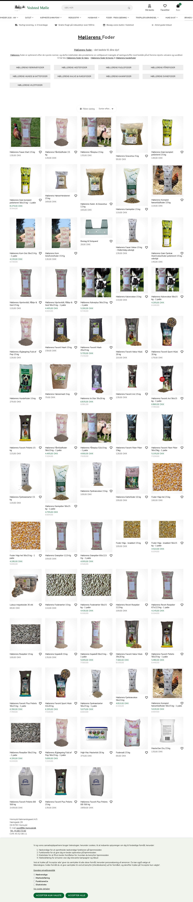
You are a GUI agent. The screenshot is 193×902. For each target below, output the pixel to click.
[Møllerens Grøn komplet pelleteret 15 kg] (167, 146)
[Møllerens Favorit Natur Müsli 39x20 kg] (132, 648)
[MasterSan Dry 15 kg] (167, 742)
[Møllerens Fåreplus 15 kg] (96, 146)
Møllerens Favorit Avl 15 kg (128, 394)
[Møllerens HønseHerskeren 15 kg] (61, 189)
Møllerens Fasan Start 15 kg (22, 152)
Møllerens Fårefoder (163, 67)
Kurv (178, 10)
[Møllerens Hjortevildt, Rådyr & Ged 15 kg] (25, 296)
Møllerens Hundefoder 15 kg (23, 398)
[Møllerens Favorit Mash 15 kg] (61, 341)
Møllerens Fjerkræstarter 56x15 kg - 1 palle (91, 704)
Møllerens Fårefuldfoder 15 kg (57, 153)
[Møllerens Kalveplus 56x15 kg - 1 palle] (96, 296)
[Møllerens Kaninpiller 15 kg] (131, 203)
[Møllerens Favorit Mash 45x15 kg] (96, 341)
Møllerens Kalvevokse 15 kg (128, 296)
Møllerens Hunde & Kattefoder (30, 76)
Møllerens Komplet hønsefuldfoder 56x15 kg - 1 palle (166, 704)
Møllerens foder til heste (102, 58)
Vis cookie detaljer (41, 889)
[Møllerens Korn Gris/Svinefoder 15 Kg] (61, 247)
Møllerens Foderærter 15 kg (58, 604)
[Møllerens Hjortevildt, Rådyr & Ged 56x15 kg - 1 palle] (61, 296)
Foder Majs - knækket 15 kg (128, 543)
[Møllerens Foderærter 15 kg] (61, 599)
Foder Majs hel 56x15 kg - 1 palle (22, 556)
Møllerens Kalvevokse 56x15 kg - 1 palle (164, 298)
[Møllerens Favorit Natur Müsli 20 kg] (132, 346)
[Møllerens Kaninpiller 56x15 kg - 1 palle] (61, 500)
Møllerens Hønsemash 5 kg (57, 394)
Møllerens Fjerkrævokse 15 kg (93, 491)
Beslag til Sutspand (89, 241)
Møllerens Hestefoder (74, 67)
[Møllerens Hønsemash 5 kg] (61, 388)
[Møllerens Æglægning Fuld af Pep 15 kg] (25, 346)
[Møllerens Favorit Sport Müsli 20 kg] (167, 346)
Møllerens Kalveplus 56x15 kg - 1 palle (94, 303)
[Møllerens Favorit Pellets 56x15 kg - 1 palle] (167, 648)
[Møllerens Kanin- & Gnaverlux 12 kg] (96, 198)
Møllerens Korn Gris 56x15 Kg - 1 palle (23, 254)
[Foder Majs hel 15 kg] (167, 491)
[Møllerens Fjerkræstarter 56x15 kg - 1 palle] (96, 697)
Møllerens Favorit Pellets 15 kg (22, 449)
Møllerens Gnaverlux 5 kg (127, 156)
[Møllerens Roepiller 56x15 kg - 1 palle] (25, 746)
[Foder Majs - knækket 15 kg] (132, 537)
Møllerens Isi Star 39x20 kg (92, 398)
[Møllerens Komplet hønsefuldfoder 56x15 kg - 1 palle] (167, 697)
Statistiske (41, 884)
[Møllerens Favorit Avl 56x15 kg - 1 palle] (167, 392)
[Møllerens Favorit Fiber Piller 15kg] (132, 441)
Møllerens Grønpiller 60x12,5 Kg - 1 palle (93, 556)
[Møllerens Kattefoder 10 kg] (132, 491)
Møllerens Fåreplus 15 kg (91, 152)
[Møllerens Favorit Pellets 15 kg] (25, 441)
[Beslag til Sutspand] (96, 235)
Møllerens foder (83, 50)
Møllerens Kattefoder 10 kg (128, 497)
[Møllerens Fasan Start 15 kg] (25, 146)
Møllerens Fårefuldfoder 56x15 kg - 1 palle (56, 449)
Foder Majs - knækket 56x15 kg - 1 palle (164, 544)
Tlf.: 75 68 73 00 (18, 830)
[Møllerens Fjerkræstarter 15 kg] (25, 491)
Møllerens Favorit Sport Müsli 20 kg (164, 353)
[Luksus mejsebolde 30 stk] (25, 599)
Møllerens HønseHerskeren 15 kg (57, 197)
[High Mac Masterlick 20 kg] (96, 746)
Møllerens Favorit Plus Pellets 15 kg (58, 803)
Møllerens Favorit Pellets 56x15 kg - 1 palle (162, 655)
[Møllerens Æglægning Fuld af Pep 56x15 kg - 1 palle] (61, 746)
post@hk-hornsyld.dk (26, 828)
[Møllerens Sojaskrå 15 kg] (61, 648)
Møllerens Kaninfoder (118, 76)
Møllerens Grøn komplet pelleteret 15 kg (162, 153)
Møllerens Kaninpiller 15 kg (128, 209)
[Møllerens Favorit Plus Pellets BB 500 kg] (96, 796)
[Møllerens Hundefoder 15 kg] (25, 392)
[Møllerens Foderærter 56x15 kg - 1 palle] (96, 599)
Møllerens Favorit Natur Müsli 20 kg (129, 353)
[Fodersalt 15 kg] (132, 746)
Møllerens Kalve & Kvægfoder (74, 76)
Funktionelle (42, 881)
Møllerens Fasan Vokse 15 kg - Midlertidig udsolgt (129, 248)
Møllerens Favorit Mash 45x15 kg (90, 348)
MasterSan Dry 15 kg (160, 748)
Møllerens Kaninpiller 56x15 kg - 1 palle (57, 507)
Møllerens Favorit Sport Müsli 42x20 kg (58, 704)
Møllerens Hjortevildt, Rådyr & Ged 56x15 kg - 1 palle (58, 303)
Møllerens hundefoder (126, 58)
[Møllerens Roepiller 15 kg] (25, 648)
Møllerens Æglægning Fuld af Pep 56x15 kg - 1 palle (58, 753)
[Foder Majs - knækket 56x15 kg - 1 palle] (167, 537)
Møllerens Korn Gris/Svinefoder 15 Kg (55, 254)
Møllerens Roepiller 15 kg (21, 654)
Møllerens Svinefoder (163, 76)
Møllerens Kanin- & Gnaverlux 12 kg (93, 205)
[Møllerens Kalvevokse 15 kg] (132, 290)
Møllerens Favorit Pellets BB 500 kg (23, 803)
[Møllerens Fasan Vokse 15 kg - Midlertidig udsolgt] (132, 241)
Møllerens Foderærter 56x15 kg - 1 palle (93, 606)
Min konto (149, 10)
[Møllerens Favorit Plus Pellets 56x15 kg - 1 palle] (25, 697)
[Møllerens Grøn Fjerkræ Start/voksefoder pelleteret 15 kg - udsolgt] (167, 247)
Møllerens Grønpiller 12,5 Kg (58, 555)
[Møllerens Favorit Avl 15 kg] (131, 388)
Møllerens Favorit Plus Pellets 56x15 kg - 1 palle (23, 704)
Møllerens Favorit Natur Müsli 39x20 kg (129, 655)
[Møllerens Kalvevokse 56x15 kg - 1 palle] (167, 290)
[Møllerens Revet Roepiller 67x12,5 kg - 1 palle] (167, 599)
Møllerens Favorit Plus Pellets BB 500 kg (94, 803)
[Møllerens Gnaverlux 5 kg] (131, 150)
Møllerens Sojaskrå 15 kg (56, 654)
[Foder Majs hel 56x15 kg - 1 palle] (25, 549)
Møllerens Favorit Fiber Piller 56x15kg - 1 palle (164, 449)
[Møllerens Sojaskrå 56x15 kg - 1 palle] (96, 648)
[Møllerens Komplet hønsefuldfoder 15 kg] (167, 194)
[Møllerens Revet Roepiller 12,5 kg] (132, 599)
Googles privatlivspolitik (44, 870)
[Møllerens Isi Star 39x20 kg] (96, 392)
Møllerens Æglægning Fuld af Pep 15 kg (23, 353)
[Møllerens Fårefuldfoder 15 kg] (61, 146)
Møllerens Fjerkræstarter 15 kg (22, 498)
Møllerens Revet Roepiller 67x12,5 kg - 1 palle (163, 606)
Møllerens (90, 37)
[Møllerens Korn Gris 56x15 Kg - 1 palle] (25, 247)
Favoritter (165, 10)
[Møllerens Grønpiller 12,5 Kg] (61, 549)
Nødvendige (42, 874)
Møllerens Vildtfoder (30, 85)
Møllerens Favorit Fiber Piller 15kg (129, 449)
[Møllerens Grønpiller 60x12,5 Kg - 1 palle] (96, 549)
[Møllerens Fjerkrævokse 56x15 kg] (132, 691)
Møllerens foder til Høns (78, 58)
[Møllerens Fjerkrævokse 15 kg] (96, 485)
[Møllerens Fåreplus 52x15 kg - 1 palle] (96, 441)
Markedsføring (43, 878)
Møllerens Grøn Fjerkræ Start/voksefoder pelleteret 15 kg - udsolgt (167, 256)
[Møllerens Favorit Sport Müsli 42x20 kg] (61, 697)
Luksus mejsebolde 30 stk (21, 604)
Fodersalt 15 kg (123, 752)
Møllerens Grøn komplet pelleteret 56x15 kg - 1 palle (23, 201)
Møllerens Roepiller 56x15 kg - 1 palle (23, 753)
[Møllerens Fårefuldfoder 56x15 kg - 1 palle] (61, 441)
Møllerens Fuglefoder (118, 67)
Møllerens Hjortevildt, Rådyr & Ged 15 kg (23, 303)
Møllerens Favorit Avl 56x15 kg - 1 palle (164, 399)
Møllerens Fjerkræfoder (30, 67)
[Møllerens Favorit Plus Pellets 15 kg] (61, 796)
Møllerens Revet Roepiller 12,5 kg (128, 606)
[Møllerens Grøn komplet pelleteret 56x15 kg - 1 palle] (25, 194)
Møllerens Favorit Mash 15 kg (58, 347)
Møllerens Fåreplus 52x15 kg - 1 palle (93, 449)
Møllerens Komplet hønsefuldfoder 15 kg (161, 201)
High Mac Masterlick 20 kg (92, 752)
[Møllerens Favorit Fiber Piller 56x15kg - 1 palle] (167, 441)
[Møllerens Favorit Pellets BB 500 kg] (25, 796)
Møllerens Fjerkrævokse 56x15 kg (126, 698)
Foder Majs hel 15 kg (160, 497)
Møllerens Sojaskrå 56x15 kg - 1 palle (94, 655)
